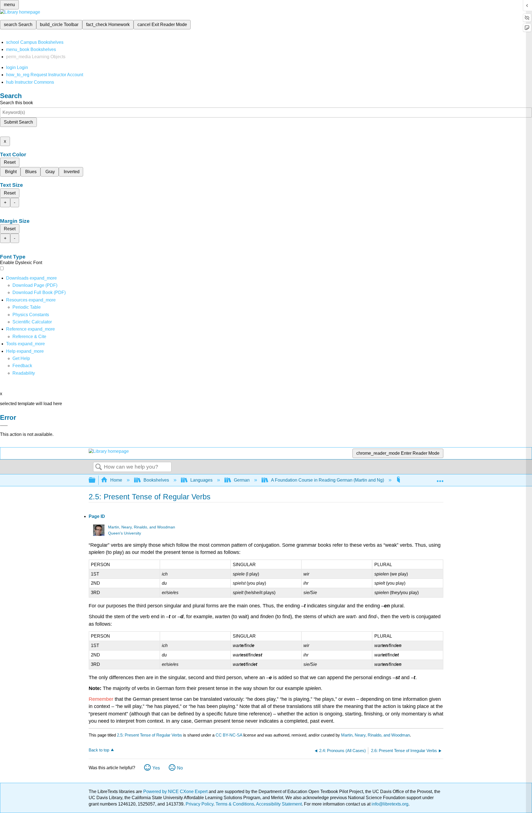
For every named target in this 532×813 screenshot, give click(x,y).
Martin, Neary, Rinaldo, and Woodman (141, 527)
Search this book (16, 102)
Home (116, 480)
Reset (10, 162)
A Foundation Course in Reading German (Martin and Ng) (327, 480)
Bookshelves (156, 480)
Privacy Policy (199, 804)
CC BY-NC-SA (229, 735)
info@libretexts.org (389, 804)
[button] (22, 365)
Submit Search (18, 122)
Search (98, 467)
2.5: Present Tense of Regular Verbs (149, 735)
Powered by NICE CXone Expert (176, 791)
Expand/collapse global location (440, 478)
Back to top (99, 750)
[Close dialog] (4, 425)
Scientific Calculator (32, 321)
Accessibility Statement (279, 804)
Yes (156, 768)
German (242, 480)
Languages (201, 480)
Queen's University (124, 533)
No (180, 768)
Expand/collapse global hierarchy (95, 480)
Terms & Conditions (235, 804)
